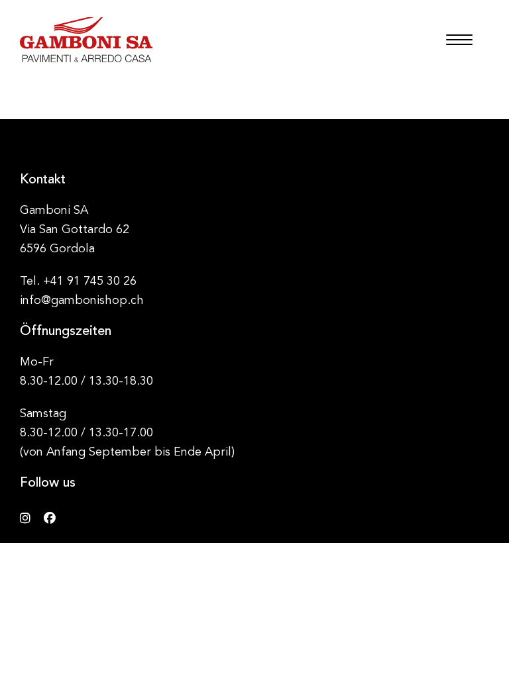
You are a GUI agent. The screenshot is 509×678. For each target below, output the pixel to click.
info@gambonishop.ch (82, 301)
